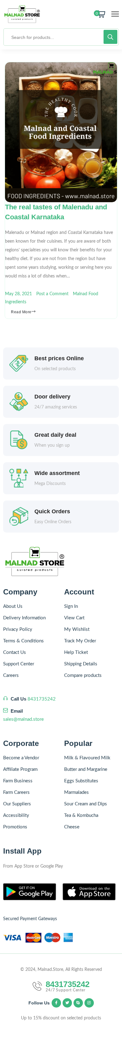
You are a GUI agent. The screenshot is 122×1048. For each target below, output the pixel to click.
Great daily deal (55, 435)
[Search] (110, 37)
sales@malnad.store (23, 719)
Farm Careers (16, 792)
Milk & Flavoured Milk (87, 758)
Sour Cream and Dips (85, 804)
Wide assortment (57, 473)
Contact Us (14, 652)
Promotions (15, 827)
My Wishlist (76, 629)
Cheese (71, 827)
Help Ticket (76, 652)
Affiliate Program (20, 769)
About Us (13, 606)
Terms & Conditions (23, 641)
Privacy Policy (17, 629)
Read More (21, 312)
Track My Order (80, 641)
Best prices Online (59, 358)
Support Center (18, 664)
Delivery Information (24, 618)
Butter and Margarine (85, 769)
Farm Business (18, 781)
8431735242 (42, 699)
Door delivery (52, 397)
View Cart (74, 618)
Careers (11, 675)
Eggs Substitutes (81, 781)
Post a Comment (52, 294)
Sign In (71, 606)
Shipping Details (80, 664)
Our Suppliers (17, 804)
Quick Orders (52, 511)
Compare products (83, 675)
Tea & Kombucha (81, 815)
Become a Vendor (21, 758)
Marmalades (76, 792)
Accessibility (16, 815)
